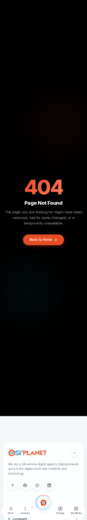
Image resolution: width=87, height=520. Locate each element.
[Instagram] (37, 485)
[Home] (43, 502)
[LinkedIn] (49, 485)
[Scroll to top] (74, 453)
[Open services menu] (32, 507)
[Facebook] (25, 485)
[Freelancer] (12, 485)
